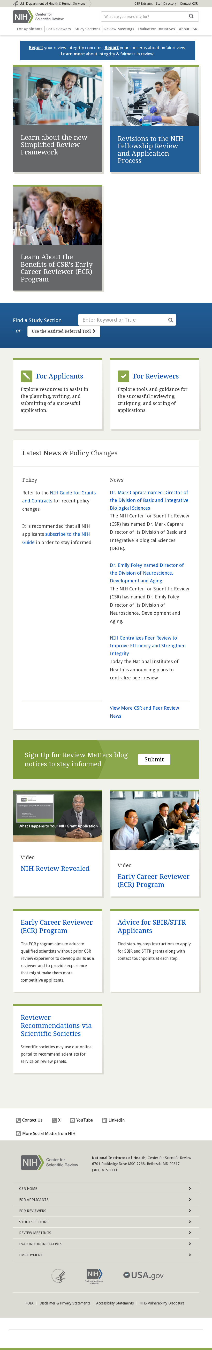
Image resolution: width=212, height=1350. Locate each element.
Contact (189, 3)
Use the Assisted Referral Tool (62, 331)
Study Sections (87, 29)
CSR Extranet (143, 3)
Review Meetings (119, 29)
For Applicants (29, 29)
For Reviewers (58, 29)
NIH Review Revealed (55, 868)
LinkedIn (117, 1120)
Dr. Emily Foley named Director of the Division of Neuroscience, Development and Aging (147, 572)
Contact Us (32, 1120)
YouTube (84, 1120)
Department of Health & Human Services (52, 3)
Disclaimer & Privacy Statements (65, 1303)
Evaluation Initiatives (156, 29)
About (188, 29)
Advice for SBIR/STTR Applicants (152, 926)
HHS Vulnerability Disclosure (162, 1303)
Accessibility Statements (115, 1303)
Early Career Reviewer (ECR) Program (154, 880)
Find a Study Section (37, 320)
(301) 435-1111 (104, 1170)
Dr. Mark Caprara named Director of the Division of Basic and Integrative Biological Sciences (149, 500)
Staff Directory (166, 3)
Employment (31, 1255)
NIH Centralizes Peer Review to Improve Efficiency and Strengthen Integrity (148, 645)
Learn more (72, 53)
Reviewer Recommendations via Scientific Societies (56, 1025)
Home (28, 1188)
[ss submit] (170, 320)
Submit (154, 759)
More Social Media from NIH (48, 1133)
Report (36, 47)
